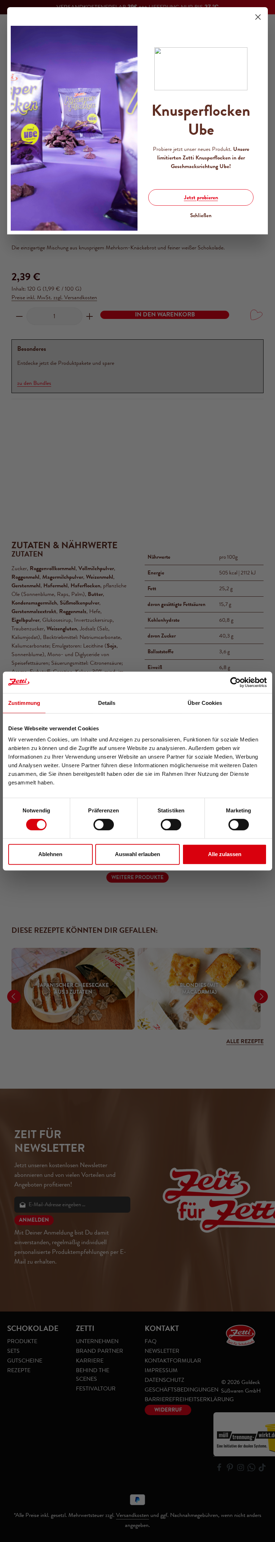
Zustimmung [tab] (24, 703)
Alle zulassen (224, 854)
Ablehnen (50, 854)
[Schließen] (258, 17)
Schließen (201, 215)
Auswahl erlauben (137, 854)
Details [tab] (107, 703)
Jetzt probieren (201, 197)
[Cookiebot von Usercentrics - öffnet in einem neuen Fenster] (235, 682)
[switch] (103, 824)
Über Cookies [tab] (205, 703)
